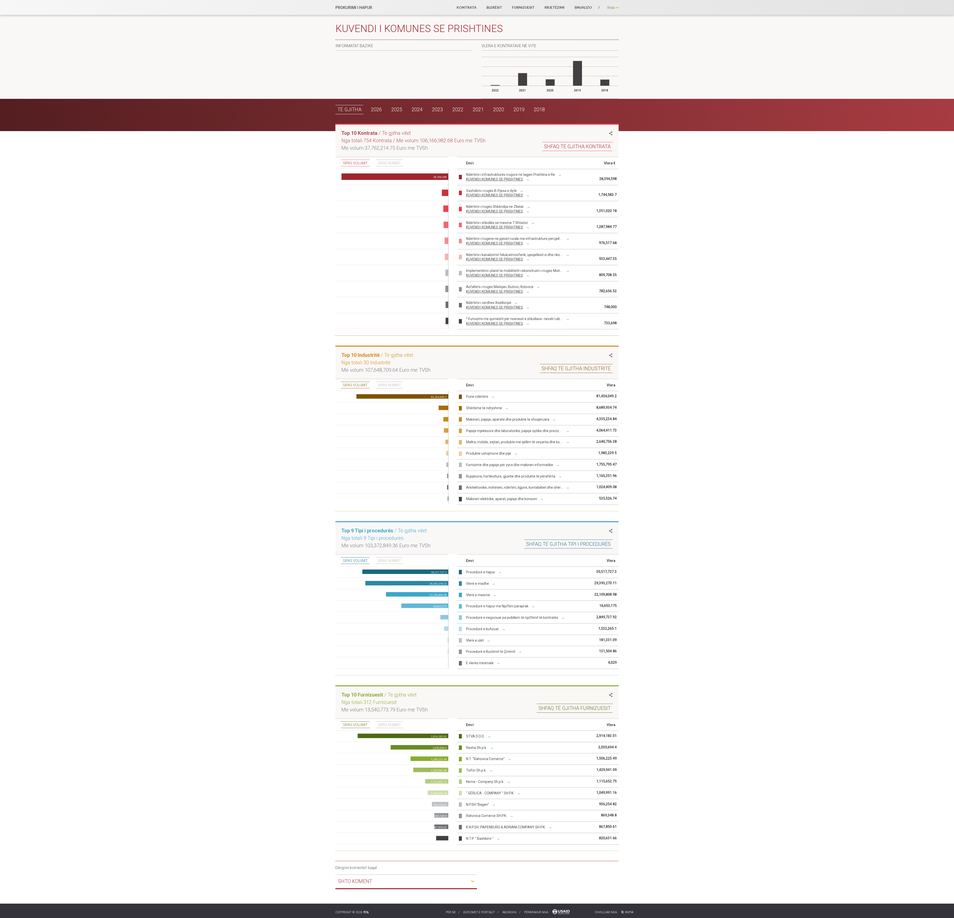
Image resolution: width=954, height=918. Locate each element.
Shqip (611, 7)
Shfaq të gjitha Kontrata (577, 146)
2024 (417, 109)
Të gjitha (349, 109)
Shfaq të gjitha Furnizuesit (575, 708)
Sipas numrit (389, 163)
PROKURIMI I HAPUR (353, 8)
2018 (539, 109)
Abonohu (509, 912)
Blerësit (494, 7)
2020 (498, 109)
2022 (457, 109)
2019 (519, 109)
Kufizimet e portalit (479, 912)
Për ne (451, 912)
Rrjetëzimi (554, 7)
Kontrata (467, 7)
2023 (437, 109)
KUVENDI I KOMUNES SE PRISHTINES (494, 179)
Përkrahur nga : (537, 912)
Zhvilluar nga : (606, 912)
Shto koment (355, 881)
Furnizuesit (523, 7)
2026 (376, 109)
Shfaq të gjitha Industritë (576, 368)
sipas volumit (355, 163)
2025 (396, 109)
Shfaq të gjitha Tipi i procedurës (568, 544)
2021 (478, 109)
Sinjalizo (583, 7)
